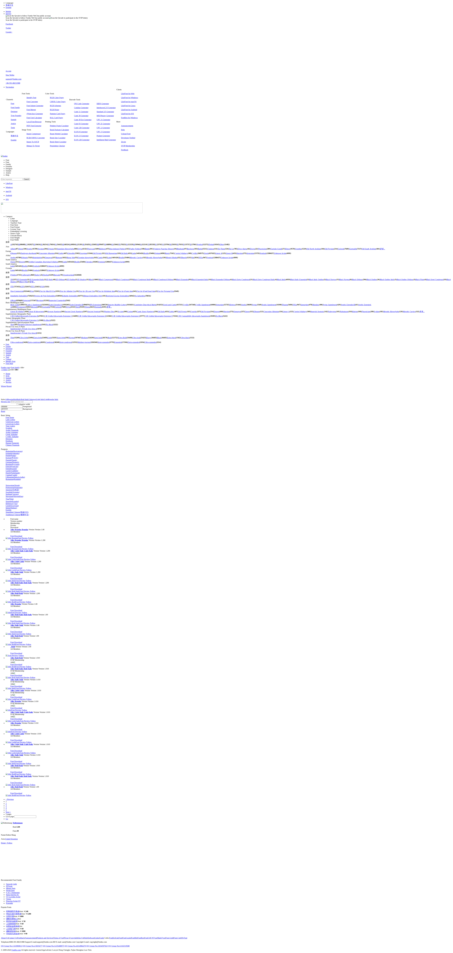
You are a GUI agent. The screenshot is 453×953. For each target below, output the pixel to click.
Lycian (120, 312)
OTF (22, 287)
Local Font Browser (34, 122)
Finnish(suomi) (11, 469)
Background (27, 409)
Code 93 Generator (81, 124)
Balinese (102, 249)
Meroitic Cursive (136, 258)
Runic (167, 253)
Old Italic (124, 253)
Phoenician (262, 249)
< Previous (10, 799)
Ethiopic (24, 258)
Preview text (5, 402)
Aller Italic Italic (16, 572)
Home (8, 374)
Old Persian (329, 249)
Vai (192, 258)
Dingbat (45, 275)
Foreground (27, 407)
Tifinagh (183, 258)
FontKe (112, 938)
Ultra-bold (136, 338)
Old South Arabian (369, 249)
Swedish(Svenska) (12, 492)
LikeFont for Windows (129, 98)
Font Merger (31, 110)
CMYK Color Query (58, 102)
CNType (154, 938)
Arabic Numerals (12, 430)
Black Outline (372, 280)
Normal (72, 338)
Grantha (298, 249)
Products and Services (45, 938)
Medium (84, 338)
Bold (109, 338)
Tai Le (231, 249)
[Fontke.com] (4, 156)
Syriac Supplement (330, 305)
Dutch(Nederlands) (13, 473)
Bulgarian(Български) (14, 451)
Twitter (8, 28)
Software (91, 938)
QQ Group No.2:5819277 (32, 946)
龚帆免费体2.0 (12, 919)
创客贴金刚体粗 (12, 926)
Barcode (57, 275)
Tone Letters (10, 426)
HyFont (184, 938)
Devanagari (21, 307)
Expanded (118, 342)
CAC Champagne (13, 893)
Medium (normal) (84, 342)
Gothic (60, 253)
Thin (12, 338)
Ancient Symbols (94, 312)
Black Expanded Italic (200, 280)
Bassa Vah (71, 258)
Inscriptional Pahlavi (117, 249)
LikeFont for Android (129, 110)
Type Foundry (16, 116)
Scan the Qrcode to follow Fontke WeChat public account (27, 18)
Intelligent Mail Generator (106, 140)
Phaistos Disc (109, 312)
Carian (130, 312)
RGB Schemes (55, 106)
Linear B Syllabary (17, 312)
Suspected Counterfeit (57, 300)
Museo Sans (10, 888)
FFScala (9, 886)
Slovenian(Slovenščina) (14, 496)
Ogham (157, 253)
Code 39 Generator (81, 116)
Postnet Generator (103, 136)
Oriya (80, 249)
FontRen (141, 938)
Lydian (376, 312)
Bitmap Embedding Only (92, 296)
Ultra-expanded (150, 342)
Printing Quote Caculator (59, 126)
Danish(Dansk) (11, 460)
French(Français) (12, 467)
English (8, 7)
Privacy (66, 938)
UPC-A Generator (103, 120)
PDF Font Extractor (34, 126)
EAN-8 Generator (81, 132)
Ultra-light (24, 338)
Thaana (285, 305)
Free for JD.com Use (87, 291)
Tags (12, 325)
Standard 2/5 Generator (105, 112)
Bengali (34, 307)
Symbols (263, 253)
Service (8, 14)
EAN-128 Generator (81, 140)
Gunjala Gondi (276, 249)
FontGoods (126, 938)
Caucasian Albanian (46, 253)
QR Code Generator (81, 104)
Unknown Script (280, 253)
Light (49, 338)
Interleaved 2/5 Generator (106, 108)
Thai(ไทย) (10, 499)
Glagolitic (71, 253)
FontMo (134, 938)
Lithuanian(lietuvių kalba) (15, 477)
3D (11, 280)
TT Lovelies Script (13, 897)
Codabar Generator (81, 108)
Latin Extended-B (76, 305)
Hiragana (9, 439)
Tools (13, 128)
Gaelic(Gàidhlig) (12, 471)
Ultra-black (185, 338)
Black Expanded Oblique (220, 280)
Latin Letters (10, 420)
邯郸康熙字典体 (12, 911)
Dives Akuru (242, 249)
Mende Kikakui (171, 258)
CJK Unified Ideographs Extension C (58, 316)
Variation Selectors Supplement (29, 325)
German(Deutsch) (12, 462)
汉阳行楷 (10, 916)
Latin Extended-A (55, 305)
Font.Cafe (177, 938)
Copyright (73, 938)
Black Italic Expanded (298, 280)
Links (97, 938)
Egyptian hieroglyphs (85, 258)
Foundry (9, 351)
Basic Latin (14, 305)
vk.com (8, 71)
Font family (15, 368)
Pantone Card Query (57, 114)
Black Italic (281, 280)
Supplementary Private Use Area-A (23, 329)
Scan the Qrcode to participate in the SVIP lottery (24, 20)
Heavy (148, 338)
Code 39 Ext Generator (82, 120)
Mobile (8, 12)
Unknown (32, 399)
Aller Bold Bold (16, 593)
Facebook (9, 24)
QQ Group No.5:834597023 (97, 946)
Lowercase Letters (12, 424)
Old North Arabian (313, 249)
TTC (32, 287)
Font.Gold (169, 938)
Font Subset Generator (35, 106)
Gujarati (341, 249)
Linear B (229, 253)
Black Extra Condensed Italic (264, 280)
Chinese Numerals (12, 445)
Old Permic (97, 253)
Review (8, 382)
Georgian (83, 253)
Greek (206, 253)
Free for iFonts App (125, 291)
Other (222, 244)
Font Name (10, 417)
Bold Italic (25, 399)
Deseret (22, 262)
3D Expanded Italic (36, 280)
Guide (101, 938)
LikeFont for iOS (127, 114)
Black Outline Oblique (404, 280)
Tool (7, 357)
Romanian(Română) (13, 479)
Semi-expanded (103, 342)
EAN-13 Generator (81, 136)
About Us (4, 938)
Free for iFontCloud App (145, 291)
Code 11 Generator (81, 112)
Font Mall (9, 364)
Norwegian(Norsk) (13, 485)
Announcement (30, 938)
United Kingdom (11, 839)
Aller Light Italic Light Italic (21, 551)
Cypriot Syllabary (181, 253)
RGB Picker (54, 110)
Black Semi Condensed (434, 280)
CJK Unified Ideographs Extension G (24, 320)
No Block (219, 316)
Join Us (80, 938)
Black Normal (344, 280)
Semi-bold (98, 338)
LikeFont (118, 938)
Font (12, 104)
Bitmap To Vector (33, 146)
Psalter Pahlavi (135, 249)
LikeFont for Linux (128, 106)
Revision (40, 300)
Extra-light (38, 338)
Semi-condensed (66, 342)
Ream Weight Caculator (59, 134)
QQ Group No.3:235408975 (53, 946)
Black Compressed (106, 280)
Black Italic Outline (316, 280)
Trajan (8, 899)
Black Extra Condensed (241, 280)
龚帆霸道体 (11, 931)
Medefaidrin (37, 258)
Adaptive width (24, 404)
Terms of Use (58, 938)
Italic (19, 399)
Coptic (99, 258)
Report (9, 386)
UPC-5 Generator (103, 132)
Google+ (9, 32)
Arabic (29, 249)
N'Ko (201, 258)
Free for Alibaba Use (68, 291)
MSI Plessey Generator (105, 116)
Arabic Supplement (269, 305)
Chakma (210, 249)
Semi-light (61, 338)
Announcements (127, 126)
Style (7, 376)
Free (32, 291)
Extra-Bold (122, 338)
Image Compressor (34, 134)
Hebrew (232, 305)
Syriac (254, 305)
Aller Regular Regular (19, 530)
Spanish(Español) (12, 501)
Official (13, 300)
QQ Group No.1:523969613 (11, 946)
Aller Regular (15, 604)
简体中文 (9, 5)
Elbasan (13, 253)
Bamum (59, 258)
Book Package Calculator (59, 130)
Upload (8, 359)
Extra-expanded (134, 342)
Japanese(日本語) (12, 490)
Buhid (200, 249)
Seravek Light (11, 884)
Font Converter (32, 102)
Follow (31, 538)
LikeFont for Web (127, 94)
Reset (3, 411)
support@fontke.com (13, 79)
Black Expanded (182, 280)
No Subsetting (140, 296)
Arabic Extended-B (348, 305)
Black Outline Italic (387, 280)
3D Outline (71, 280)
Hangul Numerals (12, 443)
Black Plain (419, 280)
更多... (382, 249)
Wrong (3, 386)
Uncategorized (68, 275)
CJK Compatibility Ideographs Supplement (194, 316)
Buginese (190, 249)
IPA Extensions (95, 305)
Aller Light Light (17, 561)
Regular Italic (53, 399)
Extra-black (171, 338)
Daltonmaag (18, 823)
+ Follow (4, 370)
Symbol (200, 244)
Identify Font (31, 98)
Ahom (20, 249)
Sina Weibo (10, 75)
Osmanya (48, 258)
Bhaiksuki (180, 249)
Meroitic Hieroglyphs (154, 258)
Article (13, 124)
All (6, 399)
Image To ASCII (33, 142)
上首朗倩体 (11, 924)
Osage (12, 262)
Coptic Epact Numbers (145, 312)
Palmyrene (332, 312)
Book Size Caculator (57, 138)
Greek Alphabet (11, 435)
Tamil (77, 307)
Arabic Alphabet (12, 432)
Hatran (355, 312)
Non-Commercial (16, 291)
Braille (146, 253)
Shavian (240, 253)
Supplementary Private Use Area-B (23, 333)
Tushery (37, 275)
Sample (13, 120)
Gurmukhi (353, 249)
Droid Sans (10, 890)
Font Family (15, 108)
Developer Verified (128, 138)
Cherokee (88, 262)
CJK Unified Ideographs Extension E (126, 316)
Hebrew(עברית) (11, 504)
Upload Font (125, 134)
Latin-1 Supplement (34, 305)
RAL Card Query (56, 118)
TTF (12, 287)
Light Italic (40, 399)
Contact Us (13, 938)
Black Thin (23, 282)
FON (42, 287)
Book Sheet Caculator (58, 142)
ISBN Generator (103, 104)
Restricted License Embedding (117, 296)
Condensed (49, 342)
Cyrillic (194, 253)
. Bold (12, 647)
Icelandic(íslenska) (12, 453)
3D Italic (49, 280)
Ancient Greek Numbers (74, 312)
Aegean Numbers (54, 312)
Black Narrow (331, 280)
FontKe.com (16, 950)
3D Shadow (81, 280)
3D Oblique (60, 280)
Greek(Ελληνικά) (12, 506)
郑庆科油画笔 (12, 921)
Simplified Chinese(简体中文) (17, 512)
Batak (147, 249)
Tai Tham (221, 249)
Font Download (16, 536)
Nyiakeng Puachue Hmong (163, 249)
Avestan (41, 249)
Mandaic (315, 305)
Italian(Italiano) (11, 508)
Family (8, 347)
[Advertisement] (229, 51)
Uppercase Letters (12, 422)
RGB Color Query (57, 98)
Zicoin (123, 142)
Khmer (287, 249)
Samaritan (304, 305)
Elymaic (51, 249)
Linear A (218, 253)
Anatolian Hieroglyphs (65, 249)
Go (7, 819)
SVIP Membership (128, 146)
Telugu (87, 307)
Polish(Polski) (11, 456)
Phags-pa (90, 249)
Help (123, 130)
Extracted (26, 300)
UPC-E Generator (103, 124)
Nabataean (344, 312)
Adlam (12, 249)
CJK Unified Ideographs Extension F (159, 316)
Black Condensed (122, 280)
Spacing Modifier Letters (117, 305)
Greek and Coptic (169, 305)
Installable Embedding (18, 296)
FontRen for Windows (129, 118)
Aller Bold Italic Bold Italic (21, 583)
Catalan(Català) (11, 475)
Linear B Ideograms (36, 312)
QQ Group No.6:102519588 (119, 946)
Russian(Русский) (12, 464)
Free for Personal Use (165, 291)
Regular (10, 399)
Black (91, 280)
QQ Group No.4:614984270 (75, 946)
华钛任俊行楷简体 (13, 914)
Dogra (252, 249)
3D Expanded (22, 280)
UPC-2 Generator (103, 128)
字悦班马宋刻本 (12, 934)
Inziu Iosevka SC (12, 895)
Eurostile (9, 903)
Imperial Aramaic (317, 312)
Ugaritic (193, 312)
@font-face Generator (35, 114)
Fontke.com (5, 368)
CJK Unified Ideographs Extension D (92, 316)
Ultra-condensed (16, 342)
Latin (134, 253)
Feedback (124, 150)
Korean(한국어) (12, 458)
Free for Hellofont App (106, 291)
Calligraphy (25, 275)
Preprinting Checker (57, 146)
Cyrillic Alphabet (12, 437)
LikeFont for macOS (128, 102)
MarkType (161, 938)
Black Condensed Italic (142, 280)
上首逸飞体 (11, 929)
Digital (211, 244)
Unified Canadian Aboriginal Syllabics (43, 262)
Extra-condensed (34, 342)
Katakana (9, 441)
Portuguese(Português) (14, 488)
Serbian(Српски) (12, 494)
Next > (8, 812)
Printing (13, 275)
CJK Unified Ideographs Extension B (24, 316)
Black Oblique (357, 280)
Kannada (98, 307)
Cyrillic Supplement (202, 305)
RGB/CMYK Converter (36, 138)
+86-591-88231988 (13, 83)
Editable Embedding (70, 296)
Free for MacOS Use (47, 291)
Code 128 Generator (81, 128)
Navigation (10, 87)
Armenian (250, 253)
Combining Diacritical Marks (145, 305)
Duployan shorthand (28, 253)
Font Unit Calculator (34, 118)
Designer (14, 112)
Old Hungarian (111, 253)
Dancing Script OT (13, 901)
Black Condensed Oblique (163, 280)
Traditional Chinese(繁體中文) (17, 515)
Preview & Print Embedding (44, 296)
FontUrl (147, 938)
